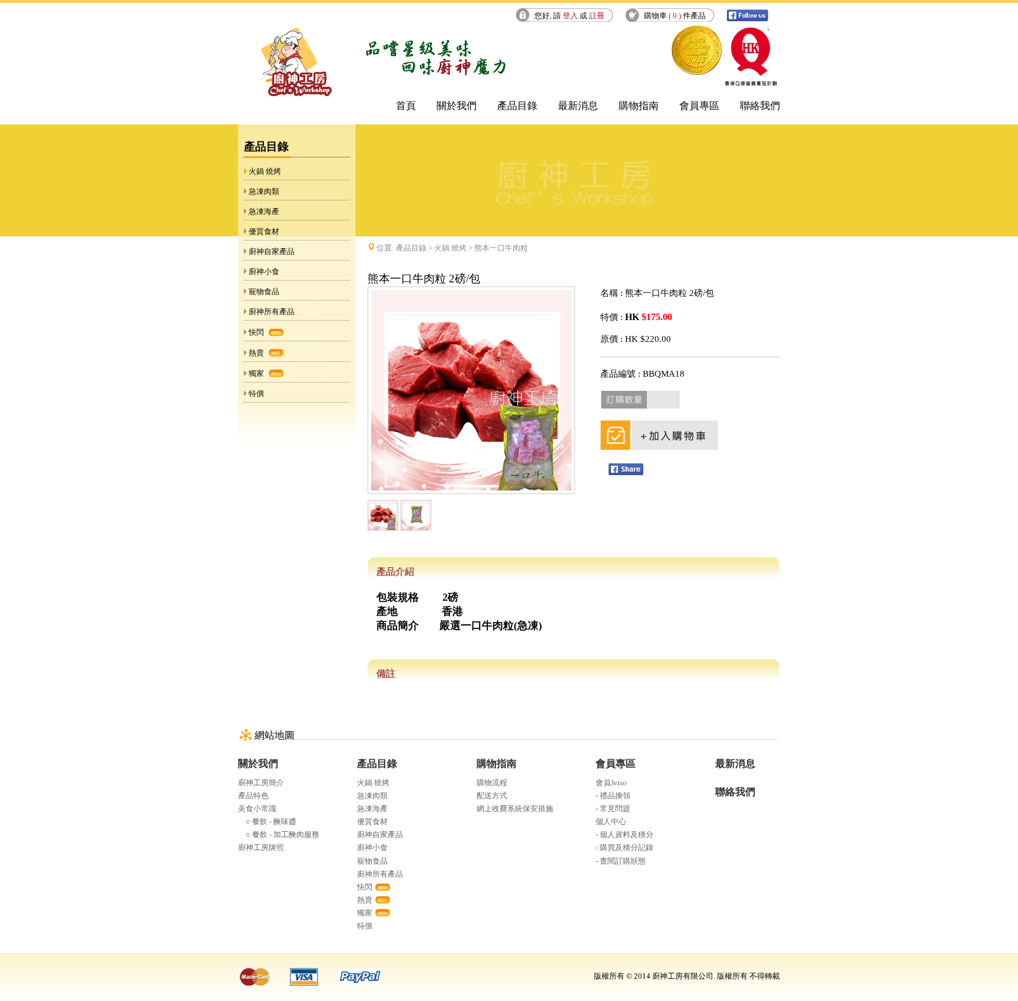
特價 (256, 393)
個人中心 (611, 821)
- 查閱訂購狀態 (621, 861)
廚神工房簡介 (261, 782)
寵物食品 (264, 291)
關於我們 (457, 105)
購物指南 (639, 105)
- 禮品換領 (613, 795)
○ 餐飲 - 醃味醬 (267, 821)
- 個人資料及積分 (624, 834)
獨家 (256, 373)
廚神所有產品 (272, 311)
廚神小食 (264, 271)
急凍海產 (264, 211)
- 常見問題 (613, 808)
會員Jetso (611, 782)
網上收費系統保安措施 (515, 808)
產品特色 (253, 795)
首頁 (406, 105)
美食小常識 (257, 808)
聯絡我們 (760, 105)
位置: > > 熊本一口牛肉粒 (452, 247)
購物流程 (492, 782)
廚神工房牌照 (261, 847)
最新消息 (578, 105)
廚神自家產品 (272, 251)
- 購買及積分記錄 (624, 847)
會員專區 (699, 105)
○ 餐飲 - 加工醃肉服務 (278, 834)
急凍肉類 (264, 191)
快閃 (256, 332)
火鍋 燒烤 (265, 171)
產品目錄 (517, 105)
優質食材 (264, 231)
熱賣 (256, 352)
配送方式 (492, 795)
